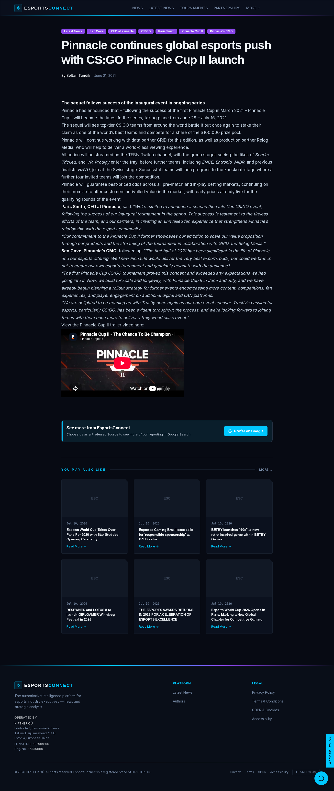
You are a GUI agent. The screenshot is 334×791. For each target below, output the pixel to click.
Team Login (306, 772)
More (251, 8)
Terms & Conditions (267, 701)
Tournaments (194, 8)
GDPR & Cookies (265, 710)
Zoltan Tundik (78, 75)
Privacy (235, 772)
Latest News (161, 8)
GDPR (262, 772)
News (137, 8)
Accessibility (262, 719)
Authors (179, 701)
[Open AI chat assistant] (321, 778)
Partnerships (227, 8)
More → (266, 469)
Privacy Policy (263, 692)
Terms (249, 772)
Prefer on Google (249, 431)
